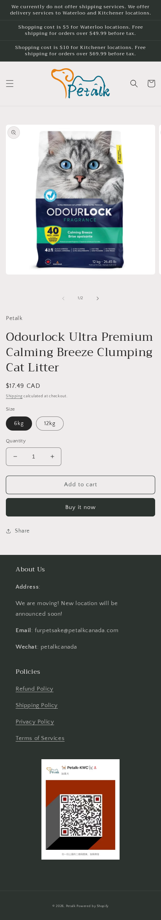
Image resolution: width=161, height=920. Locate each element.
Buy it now (80, 507)
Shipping (14, 396)
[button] (9, 83)
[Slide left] (63, 298)
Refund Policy (35, 688)
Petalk (71, 906)
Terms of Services (40, 738)
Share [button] (22, 531)
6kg (19, 423)
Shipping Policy (37, 705)
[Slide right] (97, 298)
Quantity (16, 441)
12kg (49, 423)
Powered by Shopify (93, 906)
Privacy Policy (35, 721)
